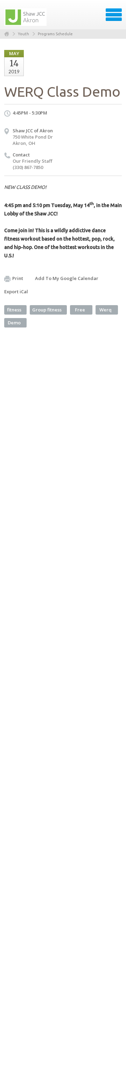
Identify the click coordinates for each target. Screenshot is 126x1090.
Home (6, 34)
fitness (14, 310)
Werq (105, 310)
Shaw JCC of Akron (33, 130)
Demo (14, 322)
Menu (114, 14)
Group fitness (47, 310)
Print (17, 278)
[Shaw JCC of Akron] (26, 17)
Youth (23, 34)
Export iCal (16, 291)
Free (80, 310)
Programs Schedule (55, 34)
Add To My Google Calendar (66, 278)
